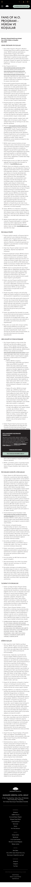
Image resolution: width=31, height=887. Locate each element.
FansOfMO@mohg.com (16, 164)
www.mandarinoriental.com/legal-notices (14, 74)
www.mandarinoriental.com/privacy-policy (14, 67)
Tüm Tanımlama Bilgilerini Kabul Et (15, 453)
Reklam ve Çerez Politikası (20, 444)
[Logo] (7, 6)
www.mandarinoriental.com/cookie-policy (14, 71)
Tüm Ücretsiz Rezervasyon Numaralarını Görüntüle (15, 801)
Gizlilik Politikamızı (7, 445)
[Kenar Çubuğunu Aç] (2, 6)
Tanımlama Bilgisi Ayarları (15, 449)
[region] (15, 443)
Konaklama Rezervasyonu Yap (21, 6)
